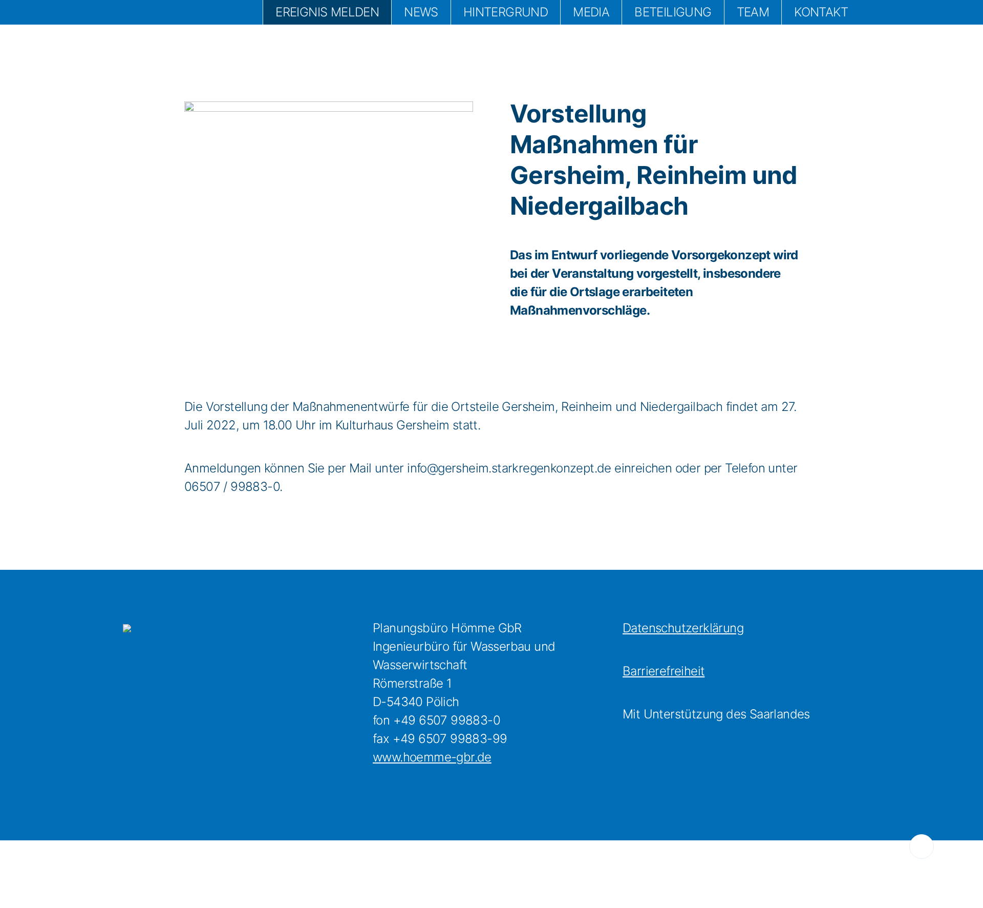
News (421, 12)
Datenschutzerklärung (683, 628)
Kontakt (821, 12)
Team (753, 12)
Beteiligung (672, 12)
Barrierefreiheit (663, 671)
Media (591, 12)
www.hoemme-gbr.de (432, 757)
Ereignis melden (327, 12)
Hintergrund (505, 12)
